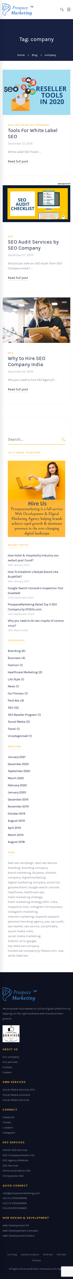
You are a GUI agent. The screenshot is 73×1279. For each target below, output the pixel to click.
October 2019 (16, 813)
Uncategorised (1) (20, 736)
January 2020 (17, 792)
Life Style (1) (16, 679)
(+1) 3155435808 (16, 1198)
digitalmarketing (33, 877)
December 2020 (18, 764)
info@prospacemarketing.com (21, 1193)
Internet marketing (21, 916)
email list (53, 882)
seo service (31, 926)
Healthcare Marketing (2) (25, 672)
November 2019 (18, 806)
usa (60, 951)
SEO (10, 125)
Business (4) (16, 658)
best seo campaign (21, 863)
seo (47, 921)
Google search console (43, 887)
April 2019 (14, 828)
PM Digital (58, 1268)
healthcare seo (34, 892)
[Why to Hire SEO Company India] (36, 300)
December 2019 (18, 799)
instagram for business (46, 907)
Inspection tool (18, 907)
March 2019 (15, 835)
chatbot (50, 873)
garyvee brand (17, 887)
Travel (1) (14, 729)
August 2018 (16, 842)
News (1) (13, 686)
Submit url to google (22, 941)
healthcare (15, 892)
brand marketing (19, 873)
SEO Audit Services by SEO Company (33, 245)
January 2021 (16, 757)
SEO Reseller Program (32, 125)
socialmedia (49, 926)
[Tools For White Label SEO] (36, 72)
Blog (35, 55)
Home (21, 55)
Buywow (38, 873)
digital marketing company (26, 882)
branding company (35, 868)
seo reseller (15, 926)
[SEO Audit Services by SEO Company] (36, 183)
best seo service (46, 863)
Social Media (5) (19, 722)
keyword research (47, 916)
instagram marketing (23, 912)
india (53, 902)
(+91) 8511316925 (16, 1208)
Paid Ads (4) (16, 700)
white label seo (18, 955)
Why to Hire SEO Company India (26, 361)
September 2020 (19, 771)
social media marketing (24, 936)
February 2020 (17, 785)
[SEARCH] (63, 439)
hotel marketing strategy (25, 897)
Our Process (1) (18, 693)
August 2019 (16, 821)
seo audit (57, 921)
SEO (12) (13, 708)
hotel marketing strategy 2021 (28, 902)
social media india (20, 931)
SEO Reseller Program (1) (24, 715)
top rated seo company (23, 946)
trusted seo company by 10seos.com (32, 951)
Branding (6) (16, 651)
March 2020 (16, 778)
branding (14, 868)
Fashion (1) (15, 665)
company (14, 877)
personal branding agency (25, 921)
